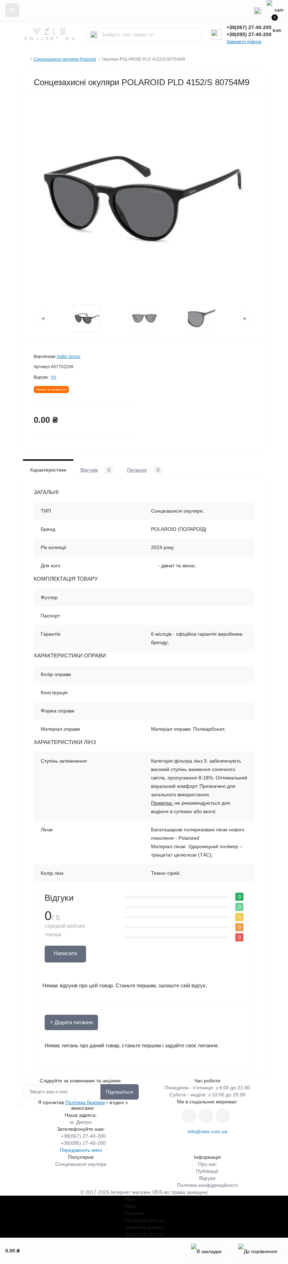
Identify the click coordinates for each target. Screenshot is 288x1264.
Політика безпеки (85, 1102)
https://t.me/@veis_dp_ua (206, 1116)
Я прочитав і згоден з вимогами (82, 1105)
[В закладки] (206, 1251)
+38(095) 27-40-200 (249, 34)
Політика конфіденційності (207, 1185)
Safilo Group (68, 356)
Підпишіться (119, 1092)
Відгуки (207, 1178)
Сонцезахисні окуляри (80, 1164)
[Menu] (12, 10)
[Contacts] (257, 10)
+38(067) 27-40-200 (249, 27)
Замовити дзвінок (244, 41)
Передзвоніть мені (81, 1150)
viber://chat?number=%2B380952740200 (223, 1116)
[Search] (94, 35)
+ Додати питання (71, 1022)
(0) (53, 377)
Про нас (207, 1164)
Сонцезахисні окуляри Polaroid (65, 59)
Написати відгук (65, 956)
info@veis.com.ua (207, 1131)
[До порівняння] (258, 1251)
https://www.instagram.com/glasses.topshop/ (189, 1116)
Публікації (207, 1171)
